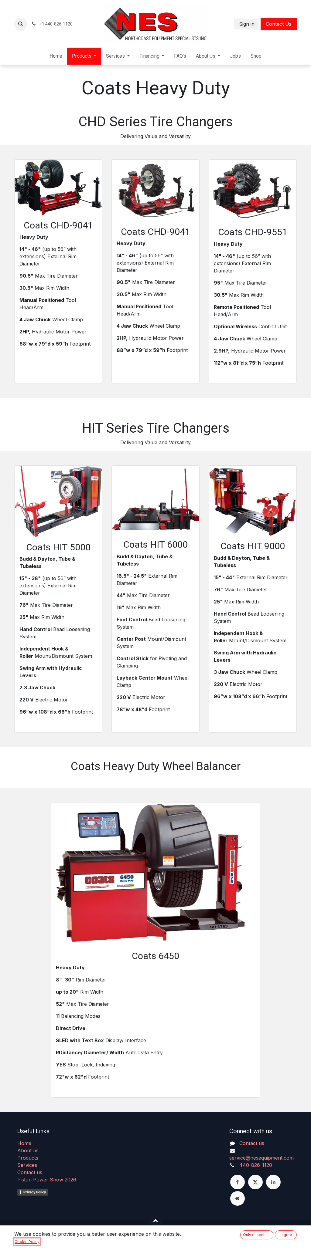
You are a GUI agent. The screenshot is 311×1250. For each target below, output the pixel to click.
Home (24, 1143)
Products (27, 1158)
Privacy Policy (34, 1192)
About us (28, 1150)
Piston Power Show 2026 (46, 1180)
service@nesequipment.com (261, 1158)
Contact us (29, 1172)
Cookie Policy (27, 1241)
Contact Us (279, 24)
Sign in (247, 24)
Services (27, 1165)
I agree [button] (286, 1234)
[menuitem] (56, 56)
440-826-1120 (255, 1165)
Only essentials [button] (257, 1234)
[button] (20, 24)
